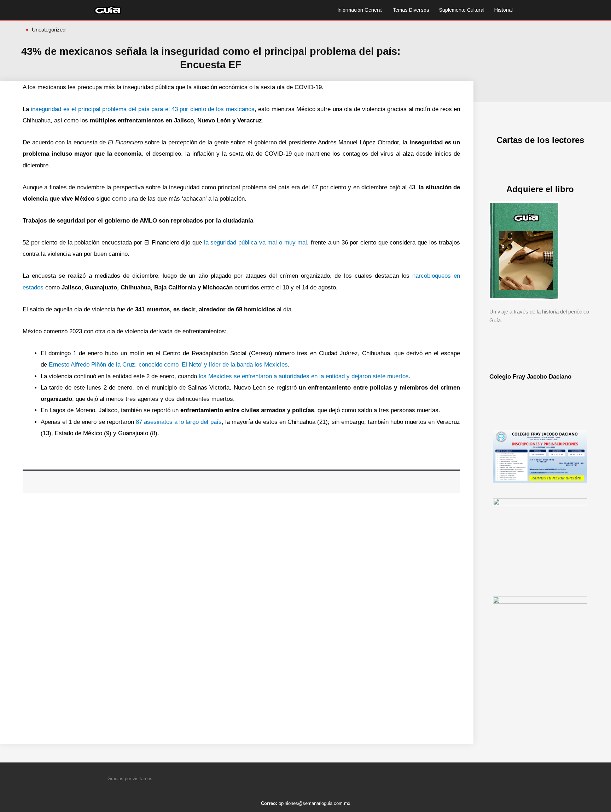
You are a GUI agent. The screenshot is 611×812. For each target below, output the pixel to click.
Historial (503, 10)
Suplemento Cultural (461, 10)
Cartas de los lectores (540, 140)
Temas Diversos (410, 10)
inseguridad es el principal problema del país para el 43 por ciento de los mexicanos (142, 109)
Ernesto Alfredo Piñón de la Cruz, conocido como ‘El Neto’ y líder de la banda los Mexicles (168, 364)
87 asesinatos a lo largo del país (179, 422)
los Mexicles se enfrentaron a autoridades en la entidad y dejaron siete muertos (303, 376)
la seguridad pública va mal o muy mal (255, 242)
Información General (360, 10)
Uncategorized (48, 30)
